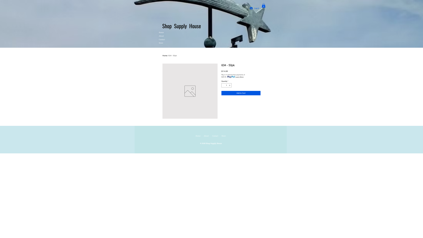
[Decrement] (223, 85)
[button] (263, 5)
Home (161, 32)
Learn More (239, 77)
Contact (162, 40)
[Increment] (229, 85)
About (161, 36)
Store (161, 43)
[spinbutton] (226, 85)
